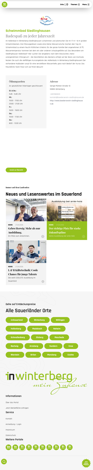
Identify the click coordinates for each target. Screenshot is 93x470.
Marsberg (51, 354)
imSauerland (17, 320)
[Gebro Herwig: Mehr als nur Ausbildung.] (26, 219)
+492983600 (55, 94)
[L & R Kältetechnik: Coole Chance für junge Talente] (26, 262)
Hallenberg (16, 328)
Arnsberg (34, 346)
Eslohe (71, 354)
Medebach (37, 328)
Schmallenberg (18, 337)
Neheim (56, 328)
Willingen (60, 320)
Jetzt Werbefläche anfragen (17, 408)
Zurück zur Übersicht (16, 170)
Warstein (15, 354)
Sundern (53, 346)
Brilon (33, 354)
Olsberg (39, 337)
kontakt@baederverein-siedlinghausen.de (67, 97)
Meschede (59, 337)
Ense (71, 346)
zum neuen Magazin (86, 463)
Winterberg (39, 320)
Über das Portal (12, 402)
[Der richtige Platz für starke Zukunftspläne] (67, 219)
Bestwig (14, 346)
